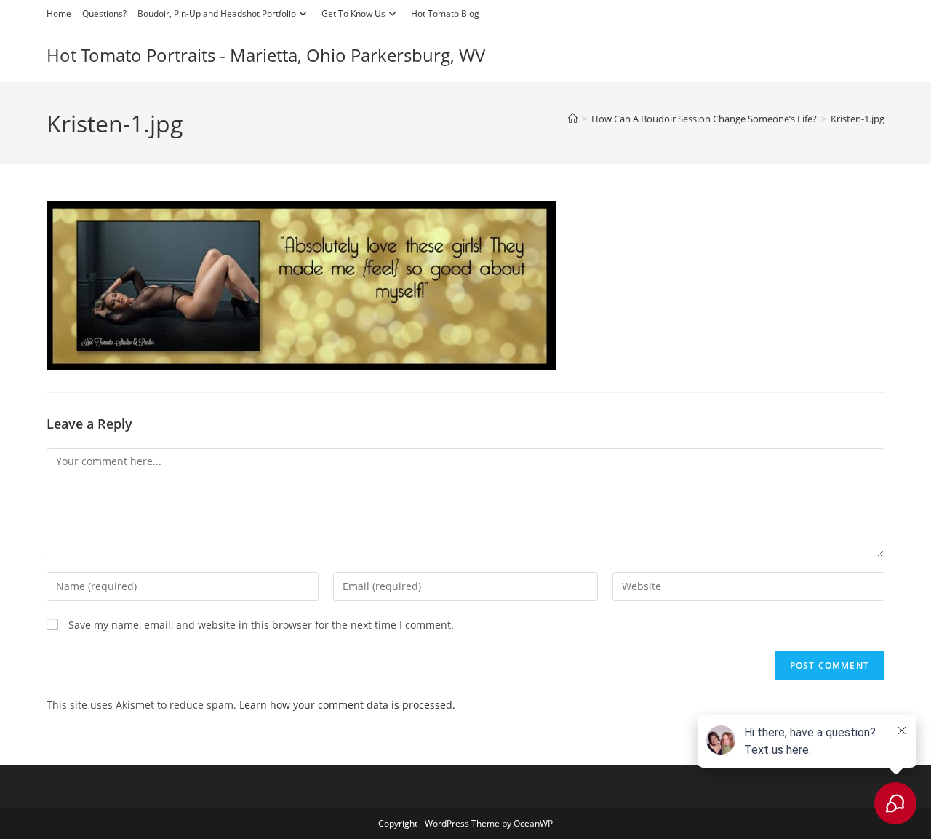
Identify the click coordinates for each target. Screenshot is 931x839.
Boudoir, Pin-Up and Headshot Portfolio (216, 13)
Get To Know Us (353, 13)
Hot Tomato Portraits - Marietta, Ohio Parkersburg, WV (266, 55)
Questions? (104, 13)
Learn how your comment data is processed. (347, 705)
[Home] (573, 118)
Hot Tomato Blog (445, 13)
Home (59, 13)
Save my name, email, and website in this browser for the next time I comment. (261, 625)
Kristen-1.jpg (857, 118)
